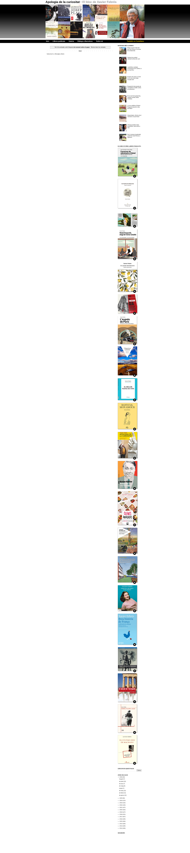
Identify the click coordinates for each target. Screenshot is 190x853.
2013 (121, 826)
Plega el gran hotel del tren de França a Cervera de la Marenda (134, 49)
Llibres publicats (59, 41)
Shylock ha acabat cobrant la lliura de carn (133, 58)
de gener (121, 795)
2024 (121, 800)
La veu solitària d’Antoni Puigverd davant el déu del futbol (133, 107)
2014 (121, 823)
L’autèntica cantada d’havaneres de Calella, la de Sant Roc (134, 68)
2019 (121, 812)
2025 (121, 798)
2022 (121, 805)
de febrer (121, 793)
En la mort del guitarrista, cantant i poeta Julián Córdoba (134, 97)
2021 (121, 807)
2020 (121, 809)
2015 (121, 821)
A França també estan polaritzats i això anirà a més (133, 126)
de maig (121, 786)
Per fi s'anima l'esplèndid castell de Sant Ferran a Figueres (134, 136)
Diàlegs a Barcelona (85, 41)
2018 (121, 814)
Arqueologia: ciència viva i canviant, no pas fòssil (134, 116)
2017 (121, 816)
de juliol (121, 781)
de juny (121, 783)
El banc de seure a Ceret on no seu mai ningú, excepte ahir (134, 78)
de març (121, 790)
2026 (121, 777)
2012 (121, 828)
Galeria (71, 41)
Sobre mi (99, 41)
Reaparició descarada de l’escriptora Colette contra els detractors (134, 88)
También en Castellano (135, 41)
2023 (121, 802)
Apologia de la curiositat (63, 2)
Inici (47, 41)
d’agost (121, 779)
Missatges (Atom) (59, 54)
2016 (121, 819)
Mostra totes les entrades (98, 47)
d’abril (121, 788)
